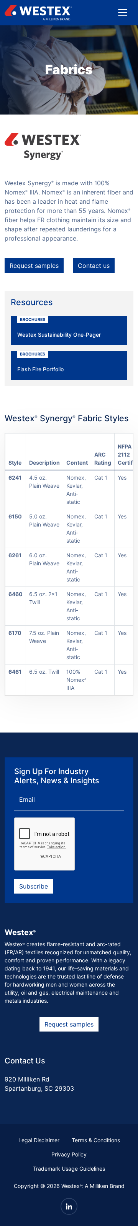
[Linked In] (69, 1206)
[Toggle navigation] (122, 12)
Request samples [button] (34, 265)
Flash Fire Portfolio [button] (40, 362)
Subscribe (33, 886)
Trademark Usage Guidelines (69, 1168)
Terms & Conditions (96, 1140)
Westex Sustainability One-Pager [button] (59, 327)
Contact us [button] (94, 265)
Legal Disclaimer (38, 1140)
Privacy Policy (69, 1154)
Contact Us (25, 1060)
